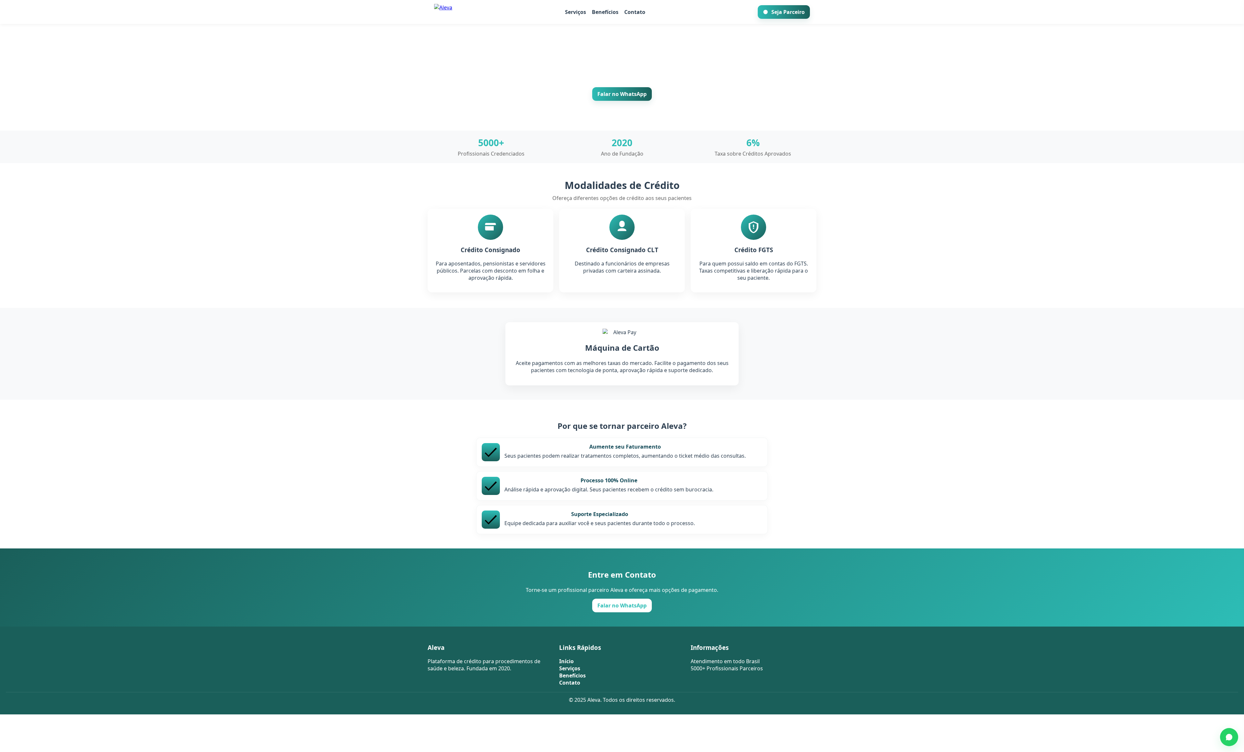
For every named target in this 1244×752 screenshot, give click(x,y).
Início (566, 661)
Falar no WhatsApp (622, 94)
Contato (634, 12)
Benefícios (605, 12)
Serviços (575, 12)
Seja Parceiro (788, 12)
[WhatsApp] (1229, 737)
